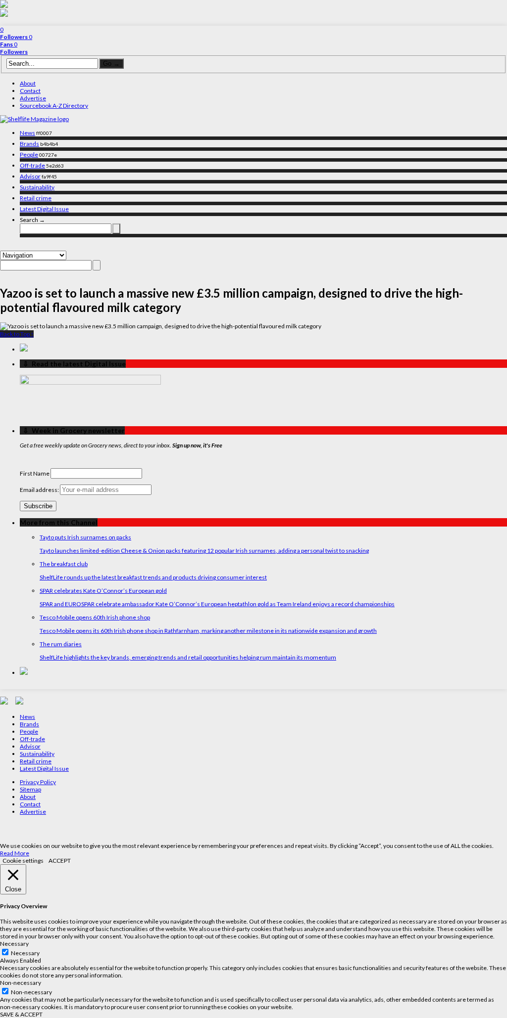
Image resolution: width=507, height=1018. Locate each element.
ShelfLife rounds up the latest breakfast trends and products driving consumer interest (153, 577)
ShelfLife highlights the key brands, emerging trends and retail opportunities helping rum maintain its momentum (188, 657)
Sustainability (37, 187)
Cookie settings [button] (23, 860)
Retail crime (35, 198)
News (27, 132)
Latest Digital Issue (44, 209)
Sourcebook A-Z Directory (54, 105)
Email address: (40, 489)
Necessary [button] (14, 943)
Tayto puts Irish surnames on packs (85, 537)
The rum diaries (61, 644)
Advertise (33, 98)
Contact (30, 90)
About (28, 83)
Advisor (30, 176)
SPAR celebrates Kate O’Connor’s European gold (103, 590)
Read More (14, 853)
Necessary (25, 953)
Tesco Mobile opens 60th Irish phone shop (95, 617)
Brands (29, 143)
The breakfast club (64, 564)
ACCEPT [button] (60, 860)
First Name (35, 473)
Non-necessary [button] (20, 982)
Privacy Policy (38, 782)
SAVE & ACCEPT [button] (21, 1014)
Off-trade (32, 165)
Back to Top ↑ (17, 334)
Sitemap (30, 789)
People (29, 154)
